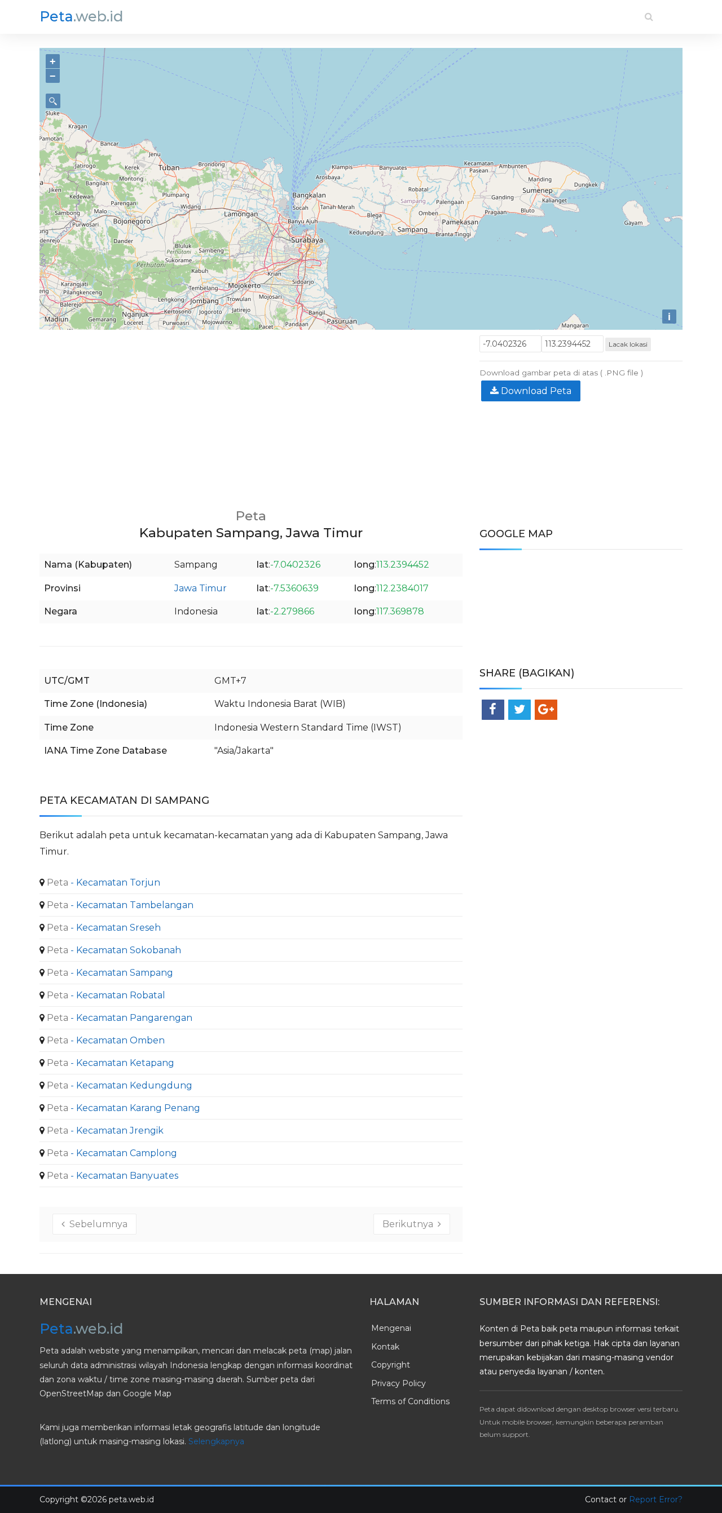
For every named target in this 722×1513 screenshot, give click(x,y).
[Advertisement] (251, 414)
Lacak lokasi (628, 344)
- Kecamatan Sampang (109, 972)
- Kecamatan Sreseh (103, 927)
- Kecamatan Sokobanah (113, 950)
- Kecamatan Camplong (111, 1153)
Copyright (390, 1365)
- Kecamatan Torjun (102, 882)
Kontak (385, 1347)
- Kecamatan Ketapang (109, 1063)
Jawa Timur (200, 588)
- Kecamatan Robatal (105, 995)
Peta (81, 16)
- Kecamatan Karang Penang (122, 1108)
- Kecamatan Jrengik (104, 1130)
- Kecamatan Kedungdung (118, 1085)
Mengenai (391, 1328)
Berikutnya (410, 1224)
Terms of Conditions (410, 1401)
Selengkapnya (216, 1441)
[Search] (649, 16)
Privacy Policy (398, 1383)
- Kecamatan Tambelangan (119, 905)
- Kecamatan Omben (105, 1040)
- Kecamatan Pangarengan (118, 1017)
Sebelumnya (96, 1224)
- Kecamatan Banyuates (111, 1175)
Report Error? (656, 1499)
